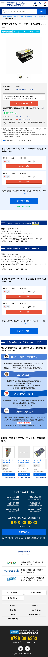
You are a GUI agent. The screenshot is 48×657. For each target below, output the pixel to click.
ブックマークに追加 (24, 140)
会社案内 (35, 605)
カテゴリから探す (12, 592)
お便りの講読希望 (12, 619)
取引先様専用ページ (35, 614)
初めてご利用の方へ (11, 113)
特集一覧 (13, 610)
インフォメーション (35, 610)
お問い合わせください (23, 116)
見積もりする (23, 166)
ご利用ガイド (13, 605)
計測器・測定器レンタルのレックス (12, 17)
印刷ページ (9, 140)
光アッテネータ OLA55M (38, 461)
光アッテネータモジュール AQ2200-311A (7, 461)
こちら (24, 193)
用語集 (13, 614)
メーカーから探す (35, 592)
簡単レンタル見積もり (23, 103)
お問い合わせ (22, 201)
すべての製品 (29, 17)
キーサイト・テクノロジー (24, 89)
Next (46, 464)
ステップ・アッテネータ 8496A (23, 461)
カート (44, 4)
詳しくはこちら (8, 474)
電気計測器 (38, 17)
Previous (2, 464)
